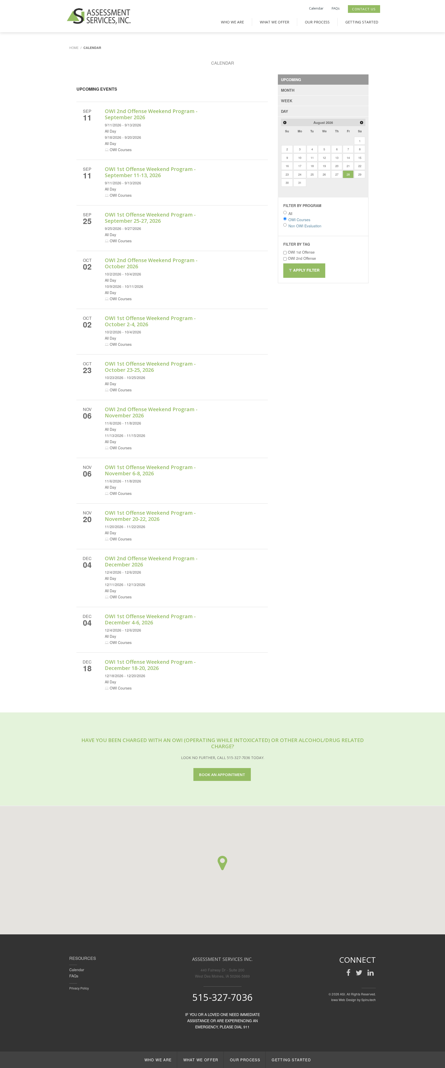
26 (324, 174)
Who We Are (232, 22)
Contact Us (364, 9)
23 (287, 174)
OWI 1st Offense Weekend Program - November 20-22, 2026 (150, 515)
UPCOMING (291, 79)
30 (287, 182)
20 (336, 166)
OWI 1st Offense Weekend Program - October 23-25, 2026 (150, 366)
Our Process (317, 22)
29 (359, 174)
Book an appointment (222, 774)
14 (348, 158)
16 (287, 166)
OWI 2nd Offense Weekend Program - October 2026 (151, 263)
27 (336, 174)
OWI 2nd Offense (302, 258)
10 (299, 158)
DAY (284, 111)
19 (324, 166)
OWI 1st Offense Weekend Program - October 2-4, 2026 (150, 321)
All (290, 213)
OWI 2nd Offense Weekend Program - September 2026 (151, 114)
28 (348, 174)
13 (336, 158)
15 (359, 158)
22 (359, 166)
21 (348, 166)
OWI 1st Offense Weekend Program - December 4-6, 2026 (150, 619)
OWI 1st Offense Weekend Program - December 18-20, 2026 (150, 664)
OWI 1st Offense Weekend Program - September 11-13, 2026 (150, 172)
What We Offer (274, 22)
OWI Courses (299, 219)
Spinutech (368, 999)
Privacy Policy (79, 988)
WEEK (286, 100)
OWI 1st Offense (301, 252)
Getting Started (361, 22)
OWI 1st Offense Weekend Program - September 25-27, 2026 (150, 217)
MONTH (287, 90)
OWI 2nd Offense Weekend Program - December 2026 (151, 561)
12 (324, 158)
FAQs (336, 8)
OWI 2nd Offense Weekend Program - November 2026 (151, 412)
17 (299, 166)
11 (312, 158)
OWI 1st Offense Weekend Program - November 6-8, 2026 (150, 470)
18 (312, 166)
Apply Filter (306, 270)
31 (299, 182)
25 (312, 174)
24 (299, 174)
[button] (222, 863)
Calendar (316, 8)
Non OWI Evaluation (304, 225)
